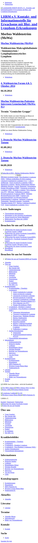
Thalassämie (5, 201)
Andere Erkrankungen (16, 331)
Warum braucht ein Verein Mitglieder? (17, 217)
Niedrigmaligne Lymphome (9, 199)
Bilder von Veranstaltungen (17, 377)
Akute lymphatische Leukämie (23, 292)
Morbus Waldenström (20, 318)
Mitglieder (12, 273)
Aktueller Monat (14, 373)
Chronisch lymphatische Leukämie (24, 299)
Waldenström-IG (14, 368)
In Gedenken (13, 283)
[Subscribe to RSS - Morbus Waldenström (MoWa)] (18, 173)
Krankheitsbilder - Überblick (18, 288)
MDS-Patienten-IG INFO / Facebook (20, 234)
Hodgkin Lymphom (19, 190)
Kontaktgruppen (10, 221)
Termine (7, 371)
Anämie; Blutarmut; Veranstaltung (25, 186)
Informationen (9, 340)
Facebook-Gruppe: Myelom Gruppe (16, 244)
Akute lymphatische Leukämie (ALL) (17, 205)
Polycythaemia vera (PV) (21, 303)
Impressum (8, 2)
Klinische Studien (14, 344)
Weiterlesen (8, 77)
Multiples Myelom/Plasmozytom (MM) (16, 194)
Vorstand (12, 275)
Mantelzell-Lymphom (8, 184)
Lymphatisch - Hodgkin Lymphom (20, 307)
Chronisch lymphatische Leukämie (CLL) (14, 181)
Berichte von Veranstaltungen (18, 351)
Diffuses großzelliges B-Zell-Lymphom (18, 179)
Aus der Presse (13, 355)
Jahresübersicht (14, 375)
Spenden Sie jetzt (6, 541)
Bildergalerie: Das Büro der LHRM (16, 219)
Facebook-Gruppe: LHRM (13, 231)
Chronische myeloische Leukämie (24, 296)
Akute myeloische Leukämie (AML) (21, 183)
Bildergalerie (13, 272)
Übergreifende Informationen (14, 213)
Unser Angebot (14, 266)
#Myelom (11, 192)
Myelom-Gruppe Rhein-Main (18, 366)
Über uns (8, 264)
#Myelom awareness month (9, 177)
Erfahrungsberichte (15, 342)
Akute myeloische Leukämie (22, 294)
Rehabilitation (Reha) (16, 347)
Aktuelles (8, 262)
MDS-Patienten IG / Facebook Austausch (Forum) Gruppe (20, 239)
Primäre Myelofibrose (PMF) (10, 188)
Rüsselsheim (13, 362)
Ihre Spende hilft (14, 268)
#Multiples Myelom (7, 186)
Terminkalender (20, 127)
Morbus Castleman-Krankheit (22, 323)
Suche (7, 381)
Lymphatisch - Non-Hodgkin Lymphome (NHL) (20, 447)
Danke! (11, 281)
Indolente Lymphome (26, 199)
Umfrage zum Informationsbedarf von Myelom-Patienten (15, 196)
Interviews (12, 353)
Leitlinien (12, 346)
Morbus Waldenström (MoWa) (17, 43)
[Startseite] (19, 11)
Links (11, 357)
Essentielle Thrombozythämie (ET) (15, 202)
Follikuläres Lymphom (22, 192)
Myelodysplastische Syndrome (23, 297)
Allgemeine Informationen (21, 312)
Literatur (7, 370)
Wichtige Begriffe (14, 349)
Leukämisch (13, 290)
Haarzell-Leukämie (16, 201)
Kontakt (7, 379)
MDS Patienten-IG (15, 364)
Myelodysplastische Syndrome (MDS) (13, 194)
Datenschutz (9, 4)
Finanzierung (13, 279)
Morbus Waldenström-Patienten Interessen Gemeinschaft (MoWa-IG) (18, 104)
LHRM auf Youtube (30, 259)
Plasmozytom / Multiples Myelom (24, 316)
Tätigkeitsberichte (14, 270)
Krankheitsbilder (10, 286)
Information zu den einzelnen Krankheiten (18, 215)
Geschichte (12, 277)
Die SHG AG (13, 285)
